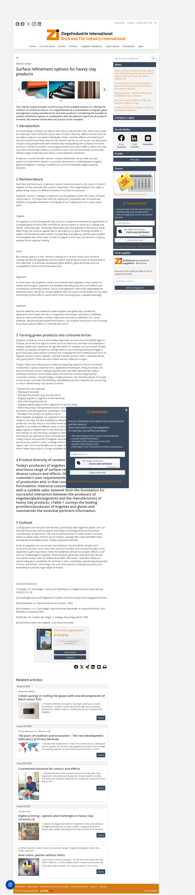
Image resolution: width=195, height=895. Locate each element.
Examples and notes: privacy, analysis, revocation (94, 480)
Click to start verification (100, 463)
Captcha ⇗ (112, 467)
